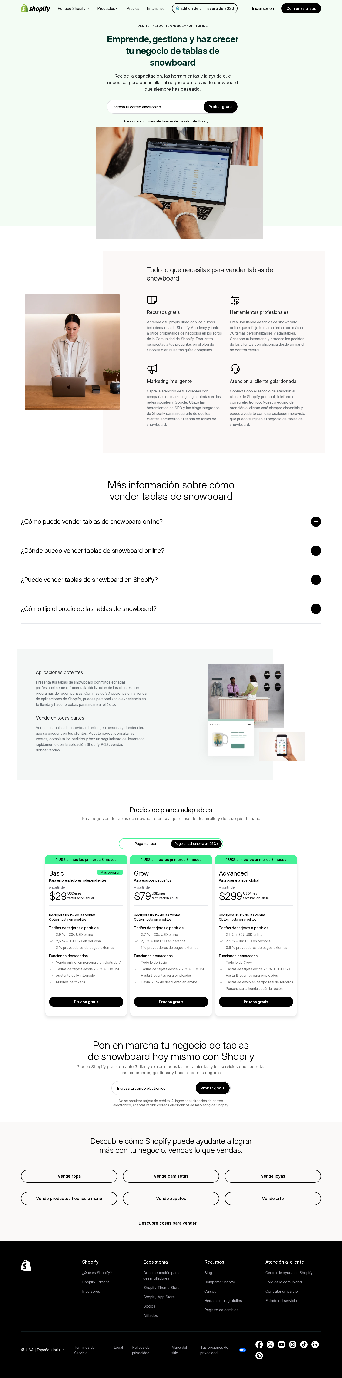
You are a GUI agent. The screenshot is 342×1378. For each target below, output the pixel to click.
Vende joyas (273, 1176)
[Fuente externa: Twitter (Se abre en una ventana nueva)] (270, 1344)
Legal (118, 1347)
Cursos (210, 1291)
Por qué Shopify (72, 8)
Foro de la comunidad (283, 1282)
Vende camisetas (171, 1176)
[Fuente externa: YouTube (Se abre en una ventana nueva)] (281, 1344)
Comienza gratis (301, 8)
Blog (208, 1272)
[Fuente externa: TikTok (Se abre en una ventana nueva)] (304, 1344)
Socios (149, 1306)
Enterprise (155, 8)
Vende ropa (69, 1176)
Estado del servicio (281, 1300)
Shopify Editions (96, 1282)
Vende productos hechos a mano (69, 1198)
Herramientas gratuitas (223, 1300)
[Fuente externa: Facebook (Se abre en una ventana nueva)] (259, 1344)
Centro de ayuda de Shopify (289, 1272)
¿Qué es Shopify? (97, 1272)
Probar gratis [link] (220, 106)
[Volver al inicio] (26, 1265)
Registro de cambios (221, 1310)
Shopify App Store (159, 1297)
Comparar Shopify (219, 1282)
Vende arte (273, 1198)
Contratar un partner (282, 1291)
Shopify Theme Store (161, 1287)
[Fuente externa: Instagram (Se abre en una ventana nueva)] (292, 1344)
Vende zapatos (171, 1198)
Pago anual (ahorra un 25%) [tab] (196, 844)
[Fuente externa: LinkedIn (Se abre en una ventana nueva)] (315, 1344)
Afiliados (150, 1315)
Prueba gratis (86, 1001)
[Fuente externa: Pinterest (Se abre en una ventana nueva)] (259, 1355)
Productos (106, 8)
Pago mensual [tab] (146, 844)
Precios (133, 8)
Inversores (91, 1291)
